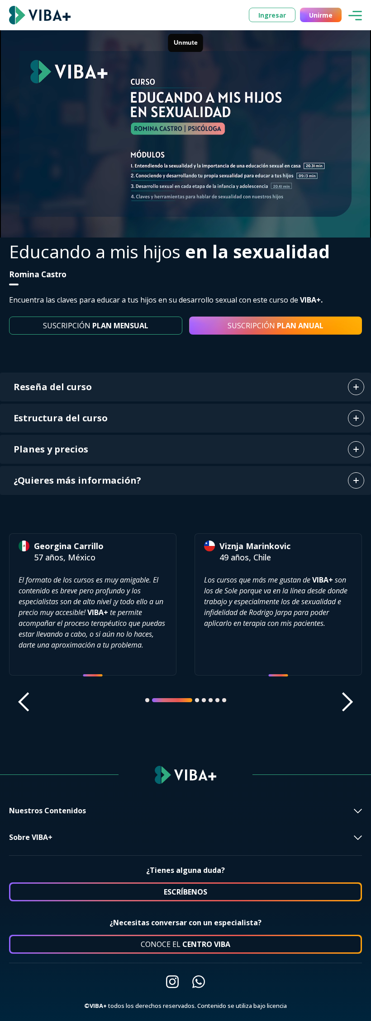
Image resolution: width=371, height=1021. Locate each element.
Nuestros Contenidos (47, 811)
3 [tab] (179, 700)
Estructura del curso (61, 418)
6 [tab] (217, 700)
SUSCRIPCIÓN (95, 326)
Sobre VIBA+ (30, 837)
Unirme (321, 15)
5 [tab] (211, 700)
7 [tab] (224, 700)
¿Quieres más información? (77, 480)
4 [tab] (204, 700)
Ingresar (272, 15)
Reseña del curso (53, 387)
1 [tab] (147, 700)
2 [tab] (154, 700)
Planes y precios (51, 449)
